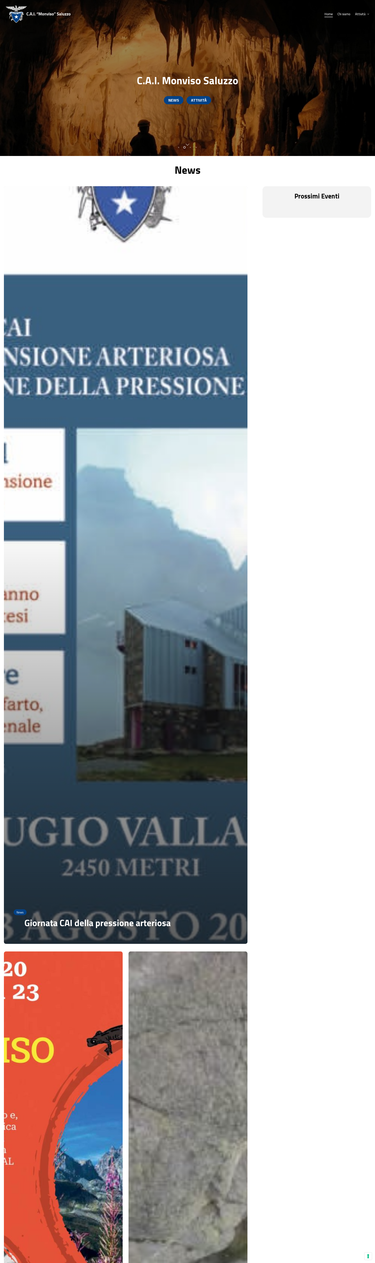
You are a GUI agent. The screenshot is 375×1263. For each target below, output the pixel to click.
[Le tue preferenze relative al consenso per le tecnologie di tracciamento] (368, 1256)
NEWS (173, 100)
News (20, 912)
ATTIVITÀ (199, 100)
